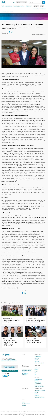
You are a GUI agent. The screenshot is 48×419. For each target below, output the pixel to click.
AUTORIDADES (38, 356)
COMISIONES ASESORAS (27, 369)
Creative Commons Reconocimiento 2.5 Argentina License (9, 360)
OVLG (23, 402)
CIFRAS (36, 359)
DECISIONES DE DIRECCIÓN (25, 374)
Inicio (3, 6)
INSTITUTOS (37, 368)
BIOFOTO (36, 392)
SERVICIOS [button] (35, 8)
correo (24, 2)
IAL (35, 372)
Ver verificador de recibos (10, 370)
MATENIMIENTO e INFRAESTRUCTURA (39, 384)
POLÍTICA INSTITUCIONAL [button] (19, 6)
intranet (19, 2)
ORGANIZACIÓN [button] (8, 6)
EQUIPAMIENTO (38, 382)
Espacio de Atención (26, 403)
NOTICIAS (37, 395)
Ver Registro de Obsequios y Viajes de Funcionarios (9, 367)
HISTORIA (37, 358)
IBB (35, 374)
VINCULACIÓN (43, 8)
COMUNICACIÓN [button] (5, 11)
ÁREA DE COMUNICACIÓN (40, 390)
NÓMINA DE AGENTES (39, 363)
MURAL (36, 394)
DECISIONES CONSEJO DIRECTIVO (26, 371)
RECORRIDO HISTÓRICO (39, 397)
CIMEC (36, 371)
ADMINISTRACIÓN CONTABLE (38, 380)
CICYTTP (36, 369)
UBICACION (37, 361)
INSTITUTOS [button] (28, 6)
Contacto (24, 405)
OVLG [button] (11, 11)
